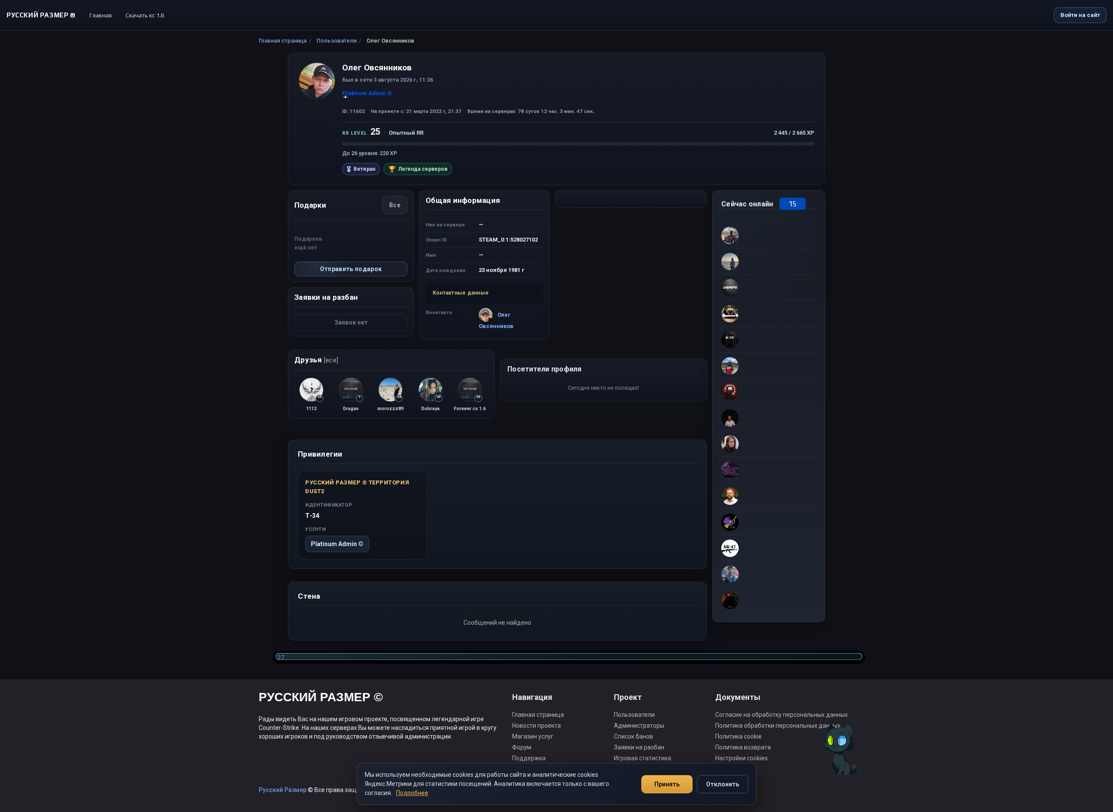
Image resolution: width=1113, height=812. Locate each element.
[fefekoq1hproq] (768, 339)
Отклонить (722, 784)
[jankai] (768, 365)
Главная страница (283, 40)
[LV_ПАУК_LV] (768, 313)
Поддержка (529, 758)
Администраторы (639, 725)
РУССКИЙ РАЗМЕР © (321, 698)
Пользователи (337, 40)
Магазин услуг (532, 736)
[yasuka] (768, 470)
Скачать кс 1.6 (145, 15)
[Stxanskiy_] (768, 600)
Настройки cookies (741, 758)
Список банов (633, 736)
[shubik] (768, 574)
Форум (521, 747)
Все (394, 205)
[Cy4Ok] (768, 235)
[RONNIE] (768, 522)
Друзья (316, 359)
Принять (667, 784)
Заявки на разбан (639, 747)
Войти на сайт (1080, 15)
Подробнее (412, 792)
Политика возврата (743, 747)
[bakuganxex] (768, 417)
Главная (101, 15)
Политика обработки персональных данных (777, 725)
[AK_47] (768, 548)
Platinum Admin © (337, 543)
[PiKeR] (768, 496)
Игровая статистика (642, 758)
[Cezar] (768, 261)
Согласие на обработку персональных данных (781, 714)
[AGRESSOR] (768, 391)
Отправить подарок (351, 268)
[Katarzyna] (768, 444)
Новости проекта (536, 725)
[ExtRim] (768, 287)
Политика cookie (738, 736)
